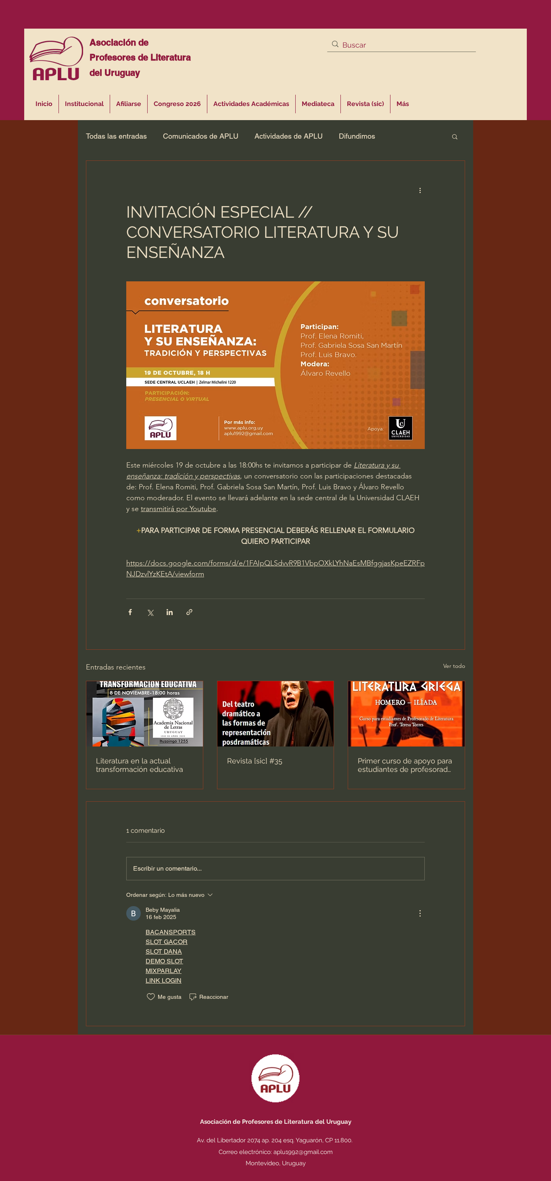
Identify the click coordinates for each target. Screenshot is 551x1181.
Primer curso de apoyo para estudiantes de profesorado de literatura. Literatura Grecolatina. (405, 765)
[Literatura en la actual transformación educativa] (144, 713)
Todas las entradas (116, 136)
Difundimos (357, 136)
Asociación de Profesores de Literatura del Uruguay (140, 57)
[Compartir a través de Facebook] (130, 612)
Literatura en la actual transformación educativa (139, 765)
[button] (251, 104)
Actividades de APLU (289, 136)
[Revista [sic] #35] (275, 713)
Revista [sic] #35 (254, 761)
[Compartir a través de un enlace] (189, 612)
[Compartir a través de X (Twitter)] (150, 612)
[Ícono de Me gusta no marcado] (151, 997)
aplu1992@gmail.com (303, 1152)
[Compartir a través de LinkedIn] (169, 612)
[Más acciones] (420, 190)
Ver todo (454, 666)
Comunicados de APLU (200, 136)
